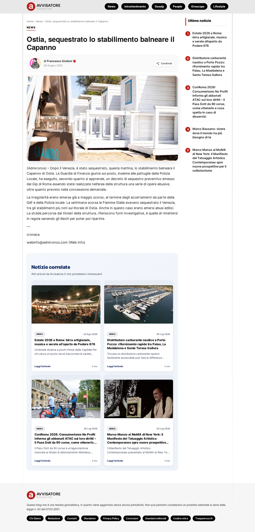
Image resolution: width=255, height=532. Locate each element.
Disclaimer (90, 518)
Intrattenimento (135, 6)
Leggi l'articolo (42, 366)
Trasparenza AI (204, 518)
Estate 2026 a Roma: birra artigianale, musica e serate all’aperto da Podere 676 (65, 342)
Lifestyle (219, 6)
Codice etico (180, 518)
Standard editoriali (155, 518)
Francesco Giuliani (59, 61)
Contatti (72, 518)
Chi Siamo (35, 518)
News (111, 6)
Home (30, 21)
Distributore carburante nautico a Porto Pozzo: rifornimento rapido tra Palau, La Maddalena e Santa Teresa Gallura (136, 344)
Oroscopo (197, 6)
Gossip (159, 6)
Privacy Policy (111, 518)
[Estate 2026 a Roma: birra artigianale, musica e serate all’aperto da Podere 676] (66, 304)
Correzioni (132, 518)
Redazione (54, 518)
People (177, 6)
